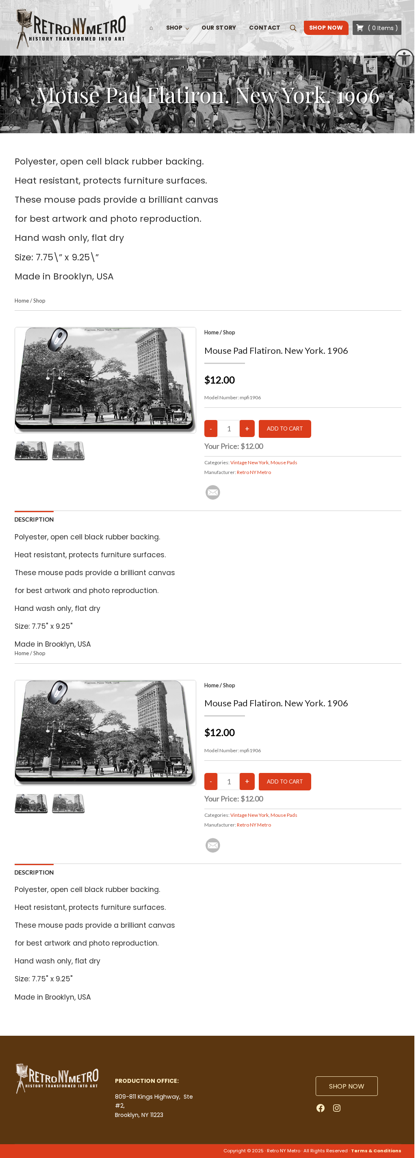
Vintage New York (249, 462)
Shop (39, 300)
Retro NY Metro (254, 472)
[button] (404, 58)
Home (22, 300)
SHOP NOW (346, 1086)
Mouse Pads (284, 462)
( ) (382, 28)
